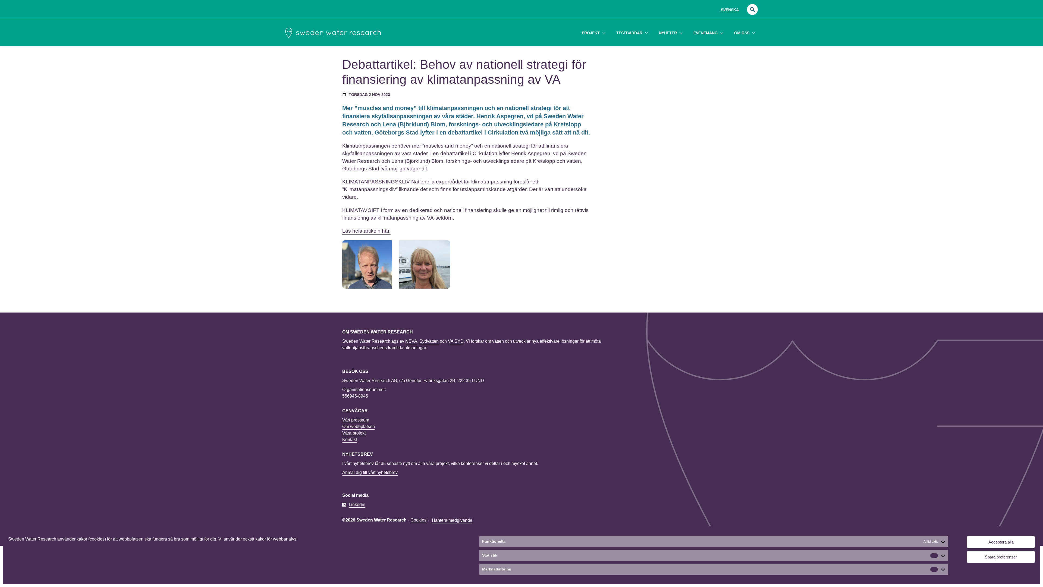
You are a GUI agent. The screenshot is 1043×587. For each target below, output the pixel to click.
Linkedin (357, 504)
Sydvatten (429, 341)
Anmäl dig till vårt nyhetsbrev (370, 472)
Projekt (591, 33)
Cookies (418, 520)
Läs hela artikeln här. (366, 231)
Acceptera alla (1001, 542)
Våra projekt (354, 433)
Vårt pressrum (355, 420)
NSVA (411, 341)
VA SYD (456, 341)
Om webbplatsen (358, 426)
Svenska (730, 10)
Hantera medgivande (452, 520)
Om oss (741, 33)
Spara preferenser (1001, 557)
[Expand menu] (604, 32)
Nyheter (668, 33)
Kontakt (349, 439)
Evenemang (705, 33)
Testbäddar (629, 33)
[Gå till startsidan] (333, 33)
